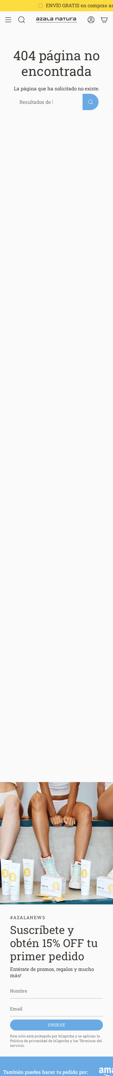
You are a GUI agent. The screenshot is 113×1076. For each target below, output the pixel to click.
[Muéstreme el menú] (8, 20)
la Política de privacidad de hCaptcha (55, 1038)
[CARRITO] (104, 20)
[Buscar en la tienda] (91, 102)
